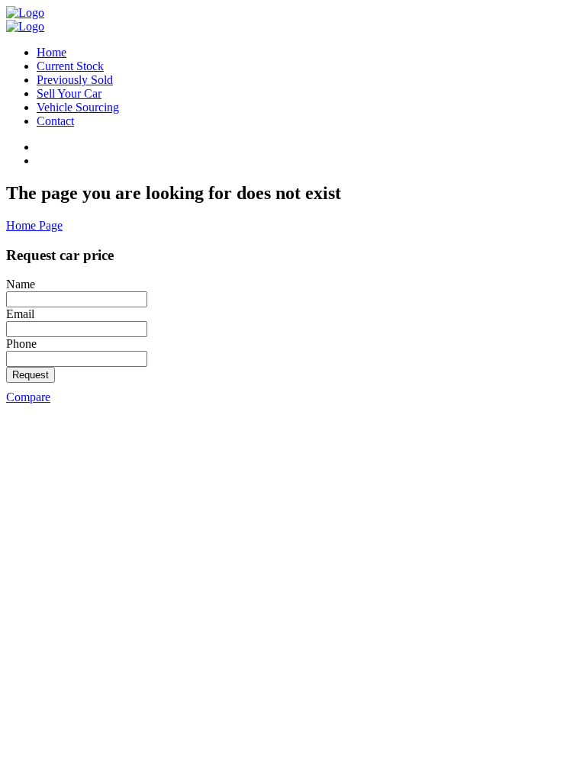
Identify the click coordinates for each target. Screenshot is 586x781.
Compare (28, 396)
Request (30, 375)
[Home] (25, 12)
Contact (55, 120)
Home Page (34, 225)
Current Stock (70, 65)
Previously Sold (75, 79)
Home (51, 52)
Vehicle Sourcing (78, 107)
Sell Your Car (69, 93)
